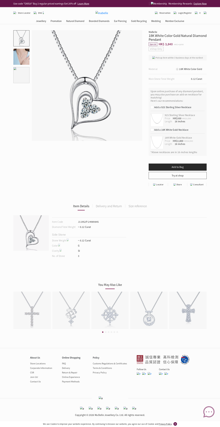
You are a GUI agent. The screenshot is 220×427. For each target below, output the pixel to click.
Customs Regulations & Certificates (110, 363)
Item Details (81, 206)
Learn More (83, 3)
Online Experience (71, 376)
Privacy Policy (165, 423)
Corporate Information (41, 367)
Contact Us (35, 381)
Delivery (66, 367)
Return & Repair (69, 372)
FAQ (64, 363)
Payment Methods (71, 381)
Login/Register (185, 12)
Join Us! (34, 376)
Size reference (138, 206)
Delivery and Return (109, 206)
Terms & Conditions (102, 367)
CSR (32, 372)
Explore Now (200, 3)
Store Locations (38, 363)
